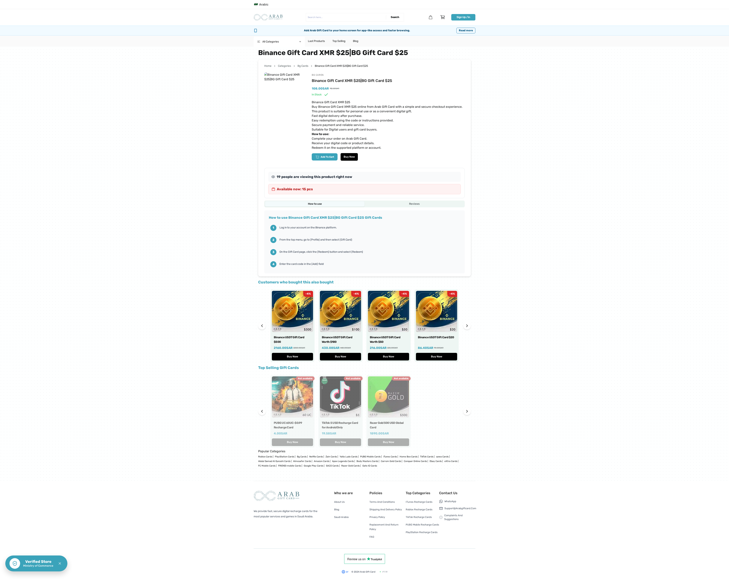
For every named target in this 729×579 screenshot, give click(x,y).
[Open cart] (442, 17)
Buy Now (349, 156)
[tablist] (364, 204)
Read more (466, 30)
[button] (59, 563)
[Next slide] (467, 326)
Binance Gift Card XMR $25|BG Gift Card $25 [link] (341, 66)
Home (267, 66)
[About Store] (430, 17)
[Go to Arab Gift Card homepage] (268, 17)
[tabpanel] (364, 241)
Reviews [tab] (414, 203)
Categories (284, 66)
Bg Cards (302, 66)
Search (395, 17)
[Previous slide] (262, 326)
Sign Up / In (463, 17)
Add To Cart (327, 157)
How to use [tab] (315, 203)
